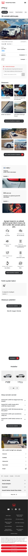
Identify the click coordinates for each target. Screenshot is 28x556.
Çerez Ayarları (20, 519)
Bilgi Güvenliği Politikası (8, 523)
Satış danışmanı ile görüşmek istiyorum (13, 69)
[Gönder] (23, 74)
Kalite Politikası (19, 526)
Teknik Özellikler (19, 12)
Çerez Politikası (8, 519)
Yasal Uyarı (8, 515)
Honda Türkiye (14, 533)
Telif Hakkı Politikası (19, 522)
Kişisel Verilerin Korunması (19, 515)
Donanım (11, 12)
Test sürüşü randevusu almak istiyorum (13, 71)
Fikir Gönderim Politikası (19, 530)
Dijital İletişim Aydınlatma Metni (8, 530)
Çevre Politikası (8, 526)
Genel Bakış (4, 12)
